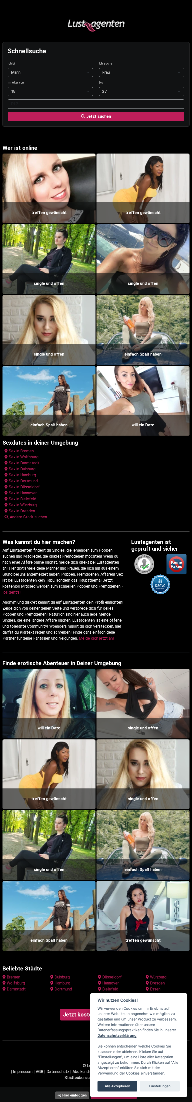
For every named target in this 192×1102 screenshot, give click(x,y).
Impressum (22, 1071)
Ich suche (105, 63)
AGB (39, 1071)
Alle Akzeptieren (117, 1086)
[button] (97, 517)
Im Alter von (16, 82)
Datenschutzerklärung (117, 1035)
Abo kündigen (84, 1071)
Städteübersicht (79, 1077)
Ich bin (12, 63)
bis (101, 82)
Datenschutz (57, 1071)
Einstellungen (159, 1086)
